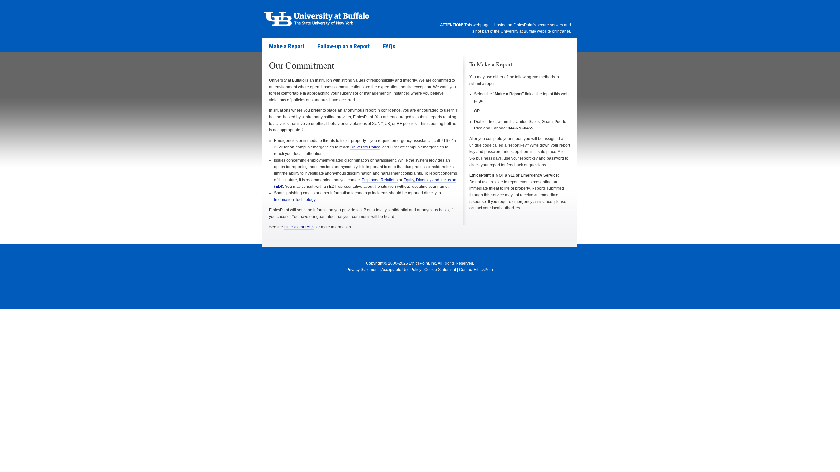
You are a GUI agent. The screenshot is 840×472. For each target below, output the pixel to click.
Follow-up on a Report (343, 46)
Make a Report (286, 46)
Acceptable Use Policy (401, 269)
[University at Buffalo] (316, 18)
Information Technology (294, 199)
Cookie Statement (440, 269)
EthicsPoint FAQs (299, 227)
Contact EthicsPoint (476, 269)
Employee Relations (380, 180)
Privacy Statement (362, 269)
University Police (365, 147)
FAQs (389, 46)
